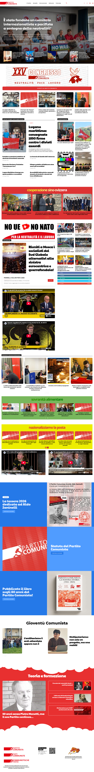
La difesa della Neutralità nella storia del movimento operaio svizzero (12, 387)
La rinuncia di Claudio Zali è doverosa (42, 156)
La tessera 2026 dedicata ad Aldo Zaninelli (16, 504)
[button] (63, 3)
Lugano (31, 122)
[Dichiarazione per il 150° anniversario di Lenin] (82, 710)
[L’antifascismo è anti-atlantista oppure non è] (12, 641)
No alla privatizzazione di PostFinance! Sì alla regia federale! (28, 442)
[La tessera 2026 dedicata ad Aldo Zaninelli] (69, 504)
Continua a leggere (9, 511)
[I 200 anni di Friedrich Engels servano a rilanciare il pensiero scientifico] (82, 698)
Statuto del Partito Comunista (66, 547)
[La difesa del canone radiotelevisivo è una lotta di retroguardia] (65, 161)
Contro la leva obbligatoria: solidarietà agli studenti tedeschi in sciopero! (83, 250)
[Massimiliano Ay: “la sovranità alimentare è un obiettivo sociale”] (28, 407)
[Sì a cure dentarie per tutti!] (65, 131)
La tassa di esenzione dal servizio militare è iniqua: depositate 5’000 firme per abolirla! (18, 55)
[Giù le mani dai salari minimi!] (52, 56)
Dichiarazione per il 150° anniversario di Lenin (65, 709)
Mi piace (89, 272)
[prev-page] (58, 178)
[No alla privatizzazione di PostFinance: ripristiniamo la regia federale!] (83, 435)
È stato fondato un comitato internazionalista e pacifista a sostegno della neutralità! (28, 24)
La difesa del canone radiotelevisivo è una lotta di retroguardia (65, 174)
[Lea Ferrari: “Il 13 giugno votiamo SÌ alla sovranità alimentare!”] (65, 407)
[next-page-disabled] (91, 717)
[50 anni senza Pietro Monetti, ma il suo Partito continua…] (24, 696)
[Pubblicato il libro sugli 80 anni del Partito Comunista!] (69, 593)
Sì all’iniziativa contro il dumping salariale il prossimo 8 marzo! (82, 174)
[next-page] (60, 178)
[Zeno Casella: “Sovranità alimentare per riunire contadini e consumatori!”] (47, 407)
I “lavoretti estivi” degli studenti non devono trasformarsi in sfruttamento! (40, 54)
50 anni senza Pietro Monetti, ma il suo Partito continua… (23, 715)
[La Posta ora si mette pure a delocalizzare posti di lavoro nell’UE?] (10, 435)
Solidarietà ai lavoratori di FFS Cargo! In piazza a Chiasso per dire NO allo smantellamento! (84, 55)
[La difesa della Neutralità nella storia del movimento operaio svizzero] (12, 371)
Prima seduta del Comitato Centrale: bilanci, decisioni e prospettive (47, 111)
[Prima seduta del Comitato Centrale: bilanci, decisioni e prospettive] (47, 99)
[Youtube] (93, 3)
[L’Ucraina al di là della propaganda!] (58, 371)
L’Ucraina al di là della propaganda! (58, 385)
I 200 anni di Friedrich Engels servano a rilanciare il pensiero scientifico (62, 697)
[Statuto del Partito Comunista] (24, 549)
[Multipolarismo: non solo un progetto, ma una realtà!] (58, 641)
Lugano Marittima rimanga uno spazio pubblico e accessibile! (13, 173)
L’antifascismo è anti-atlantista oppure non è (33, 641)
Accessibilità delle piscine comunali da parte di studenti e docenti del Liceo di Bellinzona (41, 174)
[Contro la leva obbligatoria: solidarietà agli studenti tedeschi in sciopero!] (83, 242)
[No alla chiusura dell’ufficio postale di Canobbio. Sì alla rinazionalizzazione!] (47, 435)
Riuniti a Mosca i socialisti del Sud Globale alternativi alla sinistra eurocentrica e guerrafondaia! (42, 258)
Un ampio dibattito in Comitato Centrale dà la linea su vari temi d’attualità (10, 111)
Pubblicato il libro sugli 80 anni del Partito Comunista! (17, 591)
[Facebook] (84, 3)
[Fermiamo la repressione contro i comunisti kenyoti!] (83, 228)
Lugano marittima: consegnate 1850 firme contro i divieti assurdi (40, 136)
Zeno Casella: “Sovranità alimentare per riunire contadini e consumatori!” (47, 414)
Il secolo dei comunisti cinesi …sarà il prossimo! (63, 684)
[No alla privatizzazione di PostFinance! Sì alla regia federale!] (28, 435)
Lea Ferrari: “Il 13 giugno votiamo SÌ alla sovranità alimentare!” (65, 414)
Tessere (6, 497)
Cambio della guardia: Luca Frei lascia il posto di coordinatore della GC (83, 111)
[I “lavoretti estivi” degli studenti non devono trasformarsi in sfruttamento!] (30, 56)
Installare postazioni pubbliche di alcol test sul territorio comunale (13, 157)
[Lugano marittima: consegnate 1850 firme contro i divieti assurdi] (14, 137)
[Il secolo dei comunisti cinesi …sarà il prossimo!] (82, 686)
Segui (89, 275)
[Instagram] (87, 3)
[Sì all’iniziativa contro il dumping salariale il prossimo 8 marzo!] (83, 161)
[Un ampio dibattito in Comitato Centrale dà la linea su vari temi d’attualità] (10, 99)
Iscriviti (89, 283)
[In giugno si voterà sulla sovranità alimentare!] (83, 407)
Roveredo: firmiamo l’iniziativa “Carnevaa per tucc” (12, 165)
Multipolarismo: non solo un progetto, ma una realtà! (79, 641)
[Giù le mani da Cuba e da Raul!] (65, 228)
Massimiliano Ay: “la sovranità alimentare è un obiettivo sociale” (28, 414)
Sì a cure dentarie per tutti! (65, 142)
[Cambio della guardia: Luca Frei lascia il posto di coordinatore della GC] (83, 99)
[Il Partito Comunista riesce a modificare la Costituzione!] (10, 407)
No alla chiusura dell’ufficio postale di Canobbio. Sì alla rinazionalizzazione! (47, 442)
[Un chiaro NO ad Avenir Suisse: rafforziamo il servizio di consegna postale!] (65, 435)
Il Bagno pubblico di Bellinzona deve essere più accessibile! (42, 165)
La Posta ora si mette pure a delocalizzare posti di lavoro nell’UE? (10, 442)
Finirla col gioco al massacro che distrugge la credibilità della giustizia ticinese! (81, 387)
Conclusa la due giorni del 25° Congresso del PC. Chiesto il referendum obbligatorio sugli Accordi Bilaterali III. (64, 112)
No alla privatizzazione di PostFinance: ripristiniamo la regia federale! (83, 442)
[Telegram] (90, 3)
